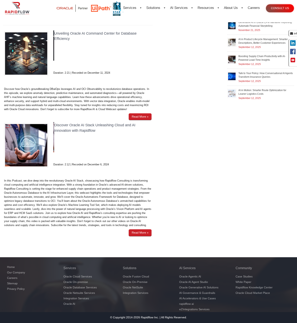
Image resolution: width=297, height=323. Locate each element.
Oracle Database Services (80, 287)
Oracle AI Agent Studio (193, 282)
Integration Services (76, 298)
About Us (231, 8)
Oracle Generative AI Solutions (198, 287)
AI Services (179, 8)
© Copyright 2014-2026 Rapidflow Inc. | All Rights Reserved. (148, 317)
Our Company (16, 272)
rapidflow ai (186, 303)
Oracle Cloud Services (77, 276)
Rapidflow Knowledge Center (254, 287)
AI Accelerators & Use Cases (197, 298)
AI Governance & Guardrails (197, 292)
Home (11, 267)
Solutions (153, 8)
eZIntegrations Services (194, 309)
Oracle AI (69, 303)
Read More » (140, 116)
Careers (254, 8)
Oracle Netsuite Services (79, 292)
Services (129, 8)
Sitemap (12, 283)
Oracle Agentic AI (190, 276)
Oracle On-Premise (135, 282)
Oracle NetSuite (133, 287)
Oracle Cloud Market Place (253, 292)
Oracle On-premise (75, 282)
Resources (206, 8)
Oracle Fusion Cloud (136, 276)
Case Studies (244, 276)
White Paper (243, 282)
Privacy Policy (16, 288)
